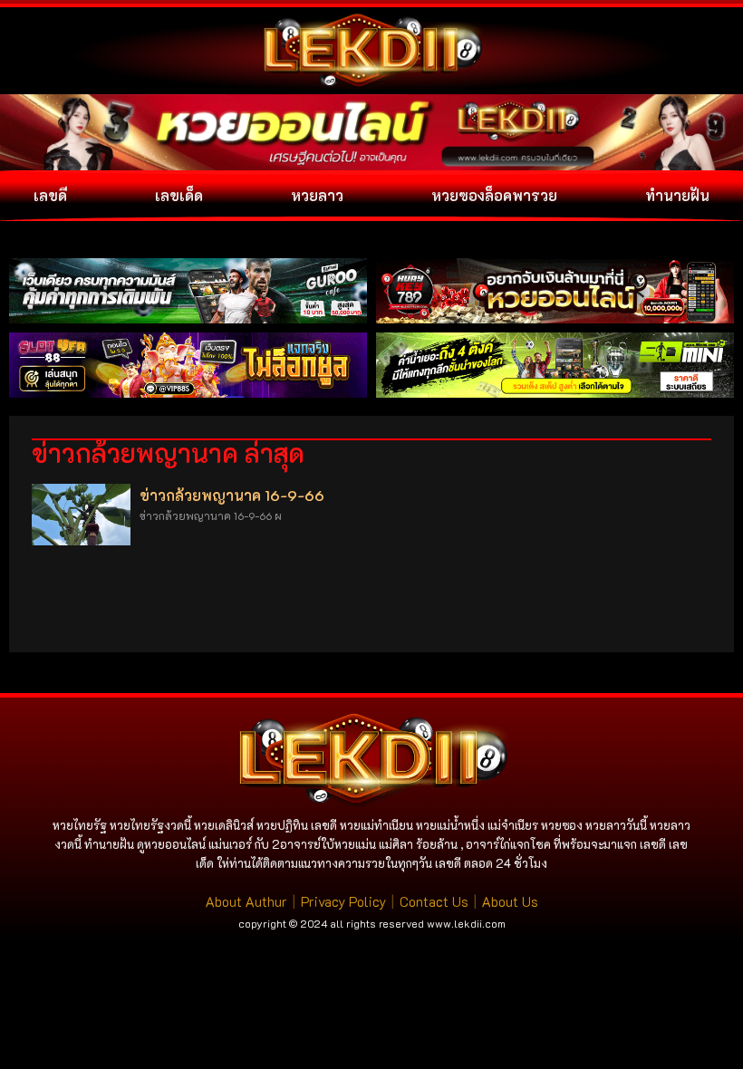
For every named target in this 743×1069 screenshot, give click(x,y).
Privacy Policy (343, 901)
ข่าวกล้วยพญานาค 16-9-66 (232, 495)
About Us (510, 901)
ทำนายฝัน (677, 195)
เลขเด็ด (179, 195)
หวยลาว (317, 195)
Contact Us (434, 901)
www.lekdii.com (466, 923)
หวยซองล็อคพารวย (494, 195)
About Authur (246, 901)
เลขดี (50, 195)
